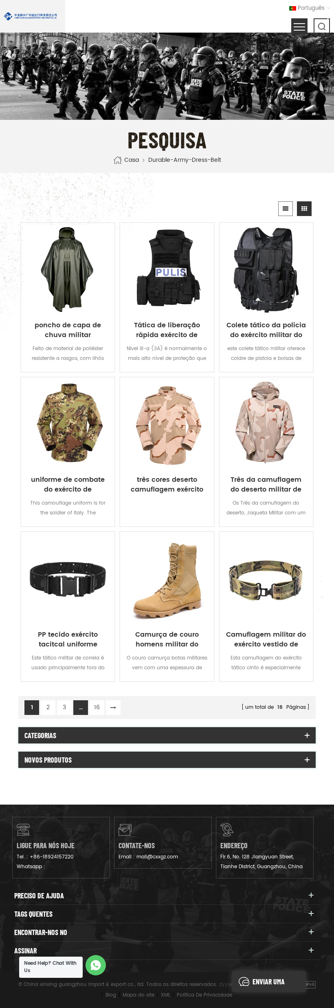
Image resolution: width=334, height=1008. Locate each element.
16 (97, 707)
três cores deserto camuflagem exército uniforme (167, 484)
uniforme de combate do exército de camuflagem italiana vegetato (68, 484)
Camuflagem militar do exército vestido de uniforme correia (266, 639)
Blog (110, 995)
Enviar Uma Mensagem (269, 984)
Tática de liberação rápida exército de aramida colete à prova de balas (167, 330)
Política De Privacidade (204, 995)
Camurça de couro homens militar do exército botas (167, 639)
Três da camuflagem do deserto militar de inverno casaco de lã (266, 484)
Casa (131, 160)
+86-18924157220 (52, 857)
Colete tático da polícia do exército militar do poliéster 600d (266, 330)
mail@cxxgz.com (157, 857)
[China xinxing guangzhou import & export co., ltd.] (30, 16)
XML (165, 995)
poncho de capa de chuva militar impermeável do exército (68, 330)
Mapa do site (138, 995)
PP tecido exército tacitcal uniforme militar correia (68, 639)
